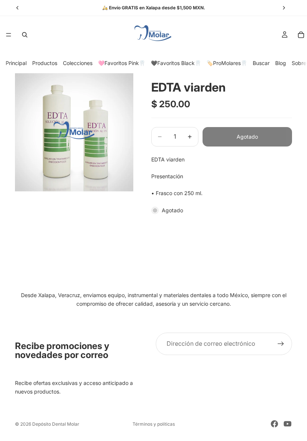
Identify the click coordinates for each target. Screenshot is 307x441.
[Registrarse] (281, 344)
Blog (280, 63)
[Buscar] (24, 35)
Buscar (261, 63)
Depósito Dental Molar (55, 424)
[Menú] (8, 34)
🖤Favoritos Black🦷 (176, 63)
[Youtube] (287, 423)
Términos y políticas (154, 424)
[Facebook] (274, 423)
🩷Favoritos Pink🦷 (121, 63)
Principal (16, 63)
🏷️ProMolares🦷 (227, 63)
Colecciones (77, 63)
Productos (44, 63)
